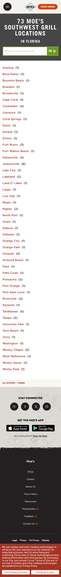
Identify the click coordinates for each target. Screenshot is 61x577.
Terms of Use (42, 560)
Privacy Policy (30, 566)
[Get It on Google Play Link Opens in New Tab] (43, 428)
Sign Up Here (40, 436)
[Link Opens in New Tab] (14, 407)
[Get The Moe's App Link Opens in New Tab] (17, 428)
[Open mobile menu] (7, 7)
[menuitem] (31, 472)
